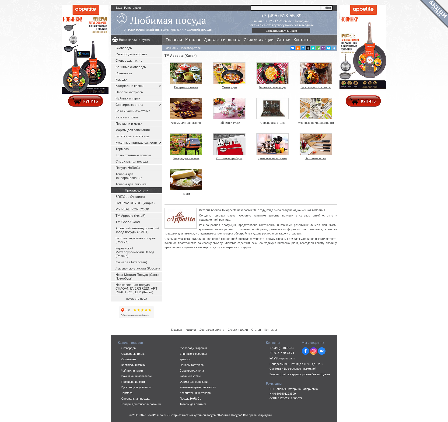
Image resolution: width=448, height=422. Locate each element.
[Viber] (323, 48)
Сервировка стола (129, 104)
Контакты (303, 39)
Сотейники (124, 73)
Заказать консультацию (281, 30)
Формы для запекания (133, 130)
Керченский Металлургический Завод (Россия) (135, 252)
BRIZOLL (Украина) (130, 197)
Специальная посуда (132, 161)
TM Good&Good (128, 222)
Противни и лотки (129, 123)
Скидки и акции (258, 39)
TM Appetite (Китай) (130, 215)
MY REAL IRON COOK (132, 209)
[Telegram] (334, 48)
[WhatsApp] (318, 48)
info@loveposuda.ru (282, 358)
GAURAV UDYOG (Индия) (135, 203)
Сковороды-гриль (129, 60)
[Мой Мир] (303, 48)
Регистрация (132, 7)
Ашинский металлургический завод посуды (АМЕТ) (138, 230)
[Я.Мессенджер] (313, 48)
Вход (119, 7)
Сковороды (124, 48)
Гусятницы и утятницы (133, 136)
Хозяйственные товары (133, 155)
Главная (174, 39)
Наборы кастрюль (129, 92)
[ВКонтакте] (292, 48)
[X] (308, 48)
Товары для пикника (131, 184)
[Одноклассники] (298, 48)
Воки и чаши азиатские (133, 111)
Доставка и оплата (222, 39)
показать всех (136, 298)
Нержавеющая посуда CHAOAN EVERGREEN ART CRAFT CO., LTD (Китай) (137, 288)
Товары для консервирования (129, 176)
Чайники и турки (128, 98)
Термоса (122, 149)
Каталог (193, 39)
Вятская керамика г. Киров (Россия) (136, 240)
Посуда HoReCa (128, 168)
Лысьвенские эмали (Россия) (138, 268)
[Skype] (328, 48)
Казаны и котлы (127, 117)
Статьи (283, 39)
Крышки (121, 79)
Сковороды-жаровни (131, 54)
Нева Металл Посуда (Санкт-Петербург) (138, 276)
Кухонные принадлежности (136, 142)
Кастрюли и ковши (130, 86)
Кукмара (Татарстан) (131, 262)
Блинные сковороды (131, 67)
